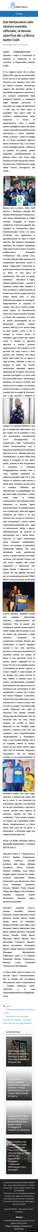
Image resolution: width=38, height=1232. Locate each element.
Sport (8, 1006)
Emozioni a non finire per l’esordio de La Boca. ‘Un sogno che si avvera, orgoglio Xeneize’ (17, 1019)
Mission (8, 1226)
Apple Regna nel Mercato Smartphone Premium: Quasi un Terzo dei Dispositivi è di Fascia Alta (18, 1056)
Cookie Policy (19, 1229)
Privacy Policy (26, 1226)
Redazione (16, 1226)
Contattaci (19, 1212)
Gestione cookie (32, 1230)
